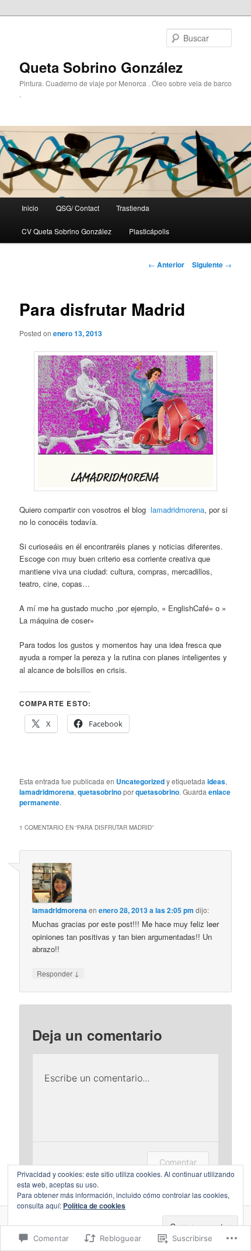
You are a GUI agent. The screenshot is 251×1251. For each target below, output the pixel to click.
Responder (58, 973)
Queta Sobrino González (101, 67)
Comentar (178, 1162)
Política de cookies (94, 1205)
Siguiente (212, 264)
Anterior (166, 264)
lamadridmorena (177, 509)
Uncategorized (140, 781)
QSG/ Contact (77, 208)
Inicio (30, 208)
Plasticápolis (149, 231)
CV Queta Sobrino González (66, 231)
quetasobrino (99, 792)
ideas (216, 781)
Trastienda (132, 208)
